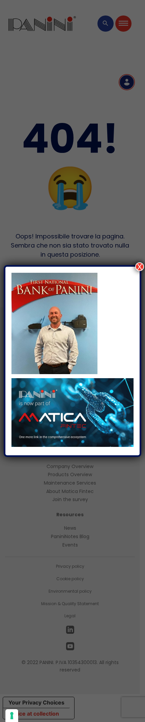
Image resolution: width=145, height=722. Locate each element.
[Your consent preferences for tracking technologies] (11, 715)
